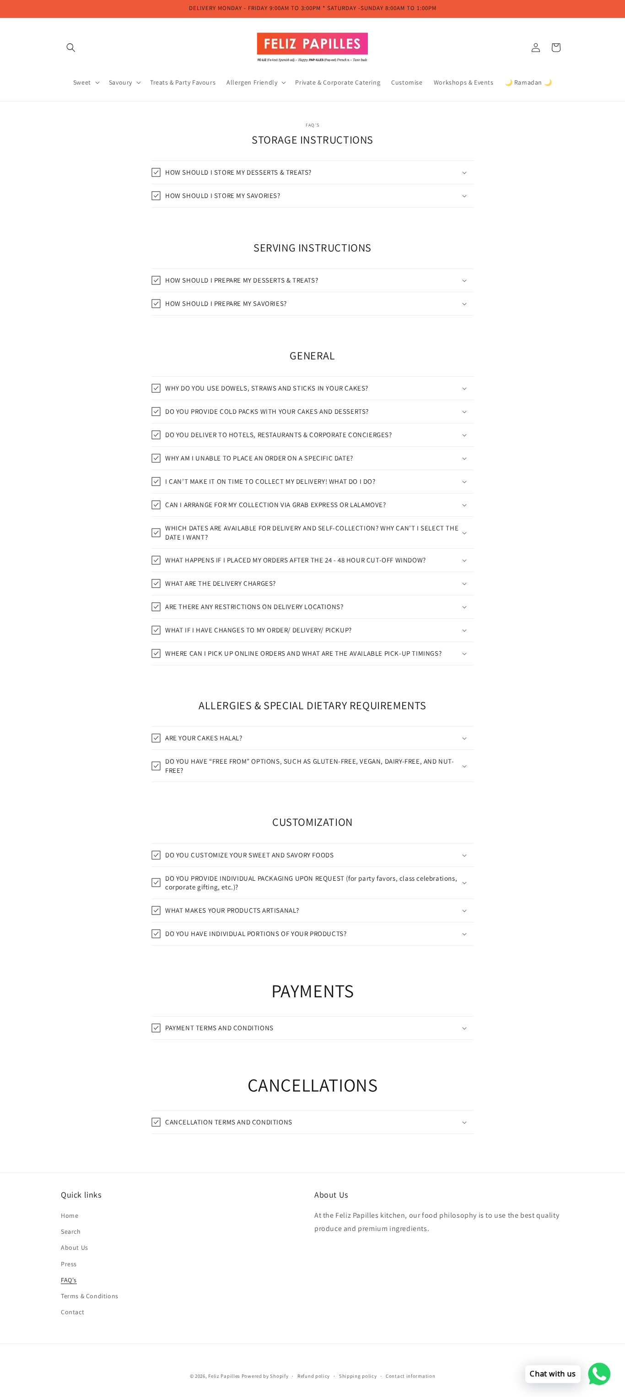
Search (71, 1231)
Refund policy (313, 1375)
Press (69, 1264)
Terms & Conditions (90, 1296)
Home (69, 1215)
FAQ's (69, 1280)
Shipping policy (358, 1375)
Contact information (410, 1375)
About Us (74, 1248)
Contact (72, 1312)
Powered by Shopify (265, 1376)
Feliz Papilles (224, 1376)
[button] (71, 47)
